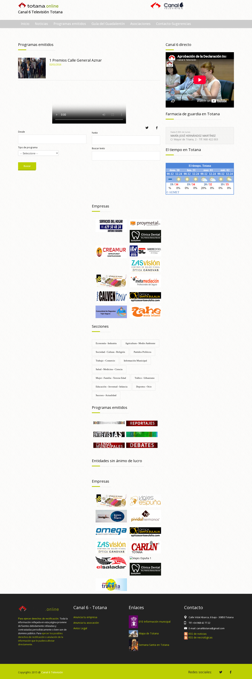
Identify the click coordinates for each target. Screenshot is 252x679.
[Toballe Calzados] (111, 280)
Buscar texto (98, 148)
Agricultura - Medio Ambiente (140, 343)
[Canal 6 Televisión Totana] (38, 5)
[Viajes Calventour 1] (111, 296)
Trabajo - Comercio (105, 360)
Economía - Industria (106, 343)
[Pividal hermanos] (145, 516)
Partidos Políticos (142, 352)
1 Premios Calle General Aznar (75, 60)
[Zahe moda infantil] (145, 311)
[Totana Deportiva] (142, 434)
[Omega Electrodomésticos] (111, 531)
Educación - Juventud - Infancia (111, 386)
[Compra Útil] (109, 422)
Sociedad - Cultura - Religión (110, 352)
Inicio (25, 23)
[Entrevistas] (109, 434)
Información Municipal (135, 360)
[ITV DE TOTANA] (145, 250)
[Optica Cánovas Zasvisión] (145, 265)
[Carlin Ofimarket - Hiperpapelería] (145, 546)
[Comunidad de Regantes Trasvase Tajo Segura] (111, 311)
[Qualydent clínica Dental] (145, 236)
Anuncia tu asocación (86, 622)
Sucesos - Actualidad (106, 395)
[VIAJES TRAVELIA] (111, 584)
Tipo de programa (27, 147)
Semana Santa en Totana (154, 644)
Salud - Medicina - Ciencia (109, 369)
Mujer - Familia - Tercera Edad (111, 378)
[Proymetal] (145, 223)
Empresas (100, 206)
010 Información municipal (154, 621)
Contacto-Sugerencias (173, 23)
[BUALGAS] (111, 516)
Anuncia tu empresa (85, 617)
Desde (21, 131)
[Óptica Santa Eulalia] (145, 296)
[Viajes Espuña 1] (140, 558)
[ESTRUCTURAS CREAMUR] (111, 251)
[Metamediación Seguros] (145, 280)
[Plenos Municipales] (109, 445)
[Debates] (142, 445)
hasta (95, 132)
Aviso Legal (80, 628)
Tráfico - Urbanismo (145, 378)
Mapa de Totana (149, 633)
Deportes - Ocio (144, 386)
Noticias (41, 23)
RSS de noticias (197, 633)
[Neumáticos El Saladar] (111, 562)
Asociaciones (140, 23)
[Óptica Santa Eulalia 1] (145, 531)
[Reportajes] (142, 423)
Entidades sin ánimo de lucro (117, 460)
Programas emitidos (69, 23)
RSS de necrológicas (200, 637)
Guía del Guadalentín (108, 23)
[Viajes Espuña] (145, 500)
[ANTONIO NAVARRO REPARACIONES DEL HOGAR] (111, 225)
